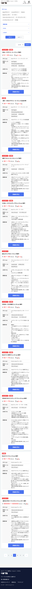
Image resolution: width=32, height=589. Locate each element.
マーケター (14, 15)
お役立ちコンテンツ (5, 582)
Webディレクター (6, 15)
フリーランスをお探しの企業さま (8, 576)
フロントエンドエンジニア (8, 17)
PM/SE (23, 12)
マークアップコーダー (21, 17)
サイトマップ (20, 582)
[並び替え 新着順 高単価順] (20, 44)
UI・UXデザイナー (15, 12)
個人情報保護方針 (5, 579)
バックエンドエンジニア (8, 20)
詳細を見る (16, 92)
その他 (16, 20)
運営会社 (14, 582)
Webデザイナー (6, 12)
